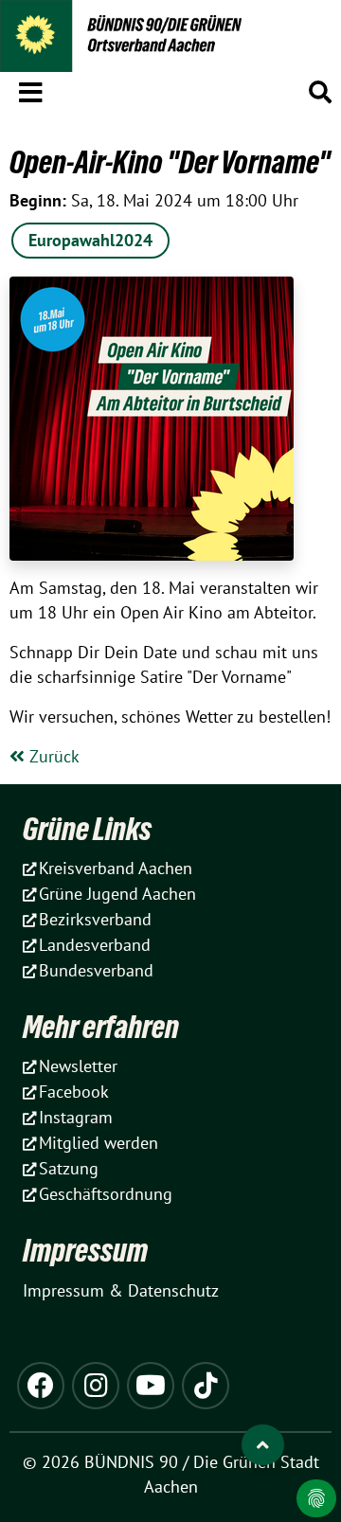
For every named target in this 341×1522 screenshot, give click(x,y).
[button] (31, 89)
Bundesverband (96, 970)
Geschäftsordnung (105, 1194)
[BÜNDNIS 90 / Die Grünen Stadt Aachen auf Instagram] (95, 1385)
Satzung (69, 1168)
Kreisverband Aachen (115, 868)
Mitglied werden (98, 1143)
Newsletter (78, 1066)
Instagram (76, 1117)
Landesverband (95, 945)
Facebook (74, 1091)
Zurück (52, 756)
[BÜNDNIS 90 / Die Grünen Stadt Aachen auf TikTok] (205, 1385)
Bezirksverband (95, 919)
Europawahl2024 (90, 240)
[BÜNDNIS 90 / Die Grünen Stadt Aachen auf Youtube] (150, 1385)
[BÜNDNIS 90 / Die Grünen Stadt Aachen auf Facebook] (40, 1385)
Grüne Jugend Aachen (117, 893)
